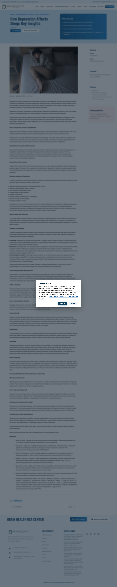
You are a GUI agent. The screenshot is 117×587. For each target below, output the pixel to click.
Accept (62, 303)
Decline (73, 303)
